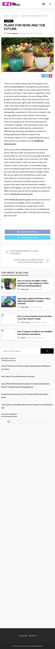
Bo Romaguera (12, 33)
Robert (23, 338)
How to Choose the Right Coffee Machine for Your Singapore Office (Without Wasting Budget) (33, 283)
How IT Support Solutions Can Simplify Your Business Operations (34, 332)
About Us (32, 636)
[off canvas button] (43, 4)
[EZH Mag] (11, 4)
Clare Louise (25, 322)
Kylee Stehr (25, 289)
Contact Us (23, 636)
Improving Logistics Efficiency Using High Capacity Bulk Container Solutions (33, 301)
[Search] (50, 4)
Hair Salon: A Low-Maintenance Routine (18, 376)
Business (8, 21)
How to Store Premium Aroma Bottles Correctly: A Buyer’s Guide (34, 317)
